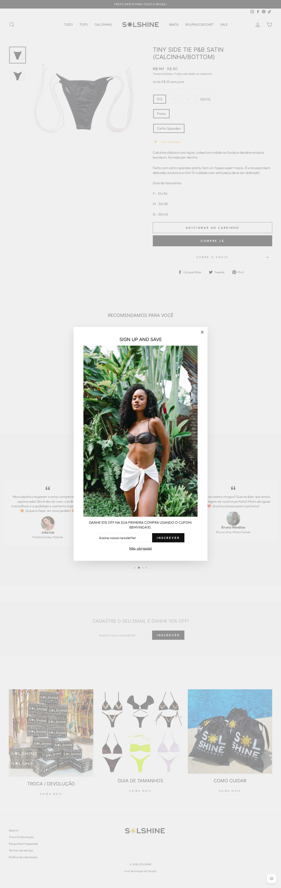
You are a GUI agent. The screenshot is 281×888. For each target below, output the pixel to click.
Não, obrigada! (140, 548)
